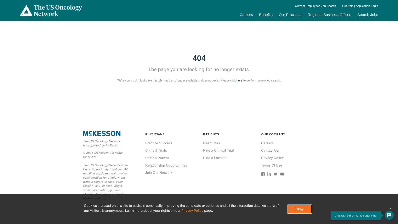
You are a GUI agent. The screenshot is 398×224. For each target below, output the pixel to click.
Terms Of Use (271, 165)
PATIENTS (211, 134)
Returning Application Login (360, 5)
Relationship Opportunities (166, 165)
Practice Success (158, 143)
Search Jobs (367, 15)
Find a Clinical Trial (218, 150)
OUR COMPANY (273, 134)
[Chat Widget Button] (389, 215)
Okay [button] (300, 209)
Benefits (266, 15)
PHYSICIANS (155, 134)
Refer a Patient (157, 158)
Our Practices (290, 15)
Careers (246, 15)
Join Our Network (158, 172)
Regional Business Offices (329, 15)
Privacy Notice (272, 158)
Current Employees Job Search (315, 5)
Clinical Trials (156, 150)
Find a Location (215, 158)
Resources (211, 143)
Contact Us (270, 150)
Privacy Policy (192, 210)
